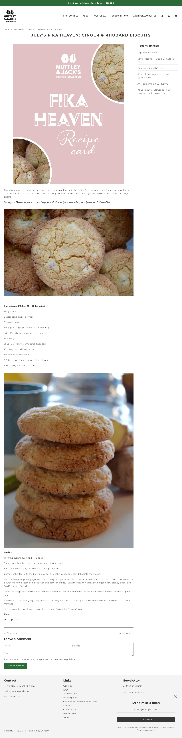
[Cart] (176, 16)
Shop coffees (70, 16)
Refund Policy (70, 713)
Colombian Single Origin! (69, 609)
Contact (67, 686)
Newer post (125, 633)
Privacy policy (70, 697)
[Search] (161, 16)
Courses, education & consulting (80, 701)
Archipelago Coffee (144, 16)
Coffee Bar (100, 16)
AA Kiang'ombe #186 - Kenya (152, 84)
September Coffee (147, 52)
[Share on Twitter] (12, 619)
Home (6, 29)
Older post (12, 633)
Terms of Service (143, 730)
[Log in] (168, 16)
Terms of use (70, 693)
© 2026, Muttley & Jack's (13, 731)
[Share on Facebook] (5, 619)
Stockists (68, 705)
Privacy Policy (165, 728)
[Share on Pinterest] (18, 619)
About (86, 16)
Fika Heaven (19, 29)
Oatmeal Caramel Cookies (151, 68)
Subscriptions (120, 16)
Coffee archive (70, 709)
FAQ (65, 690)
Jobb (66, 717)
